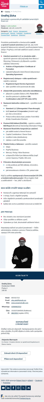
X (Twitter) (23, 388)
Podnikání (19, 33)
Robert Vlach (21, 380)
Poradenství (27, 33)
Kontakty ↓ (39, 34)
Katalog (7, 11)
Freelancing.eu (3, 396)
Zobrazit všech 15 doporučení (15, 353)
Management (23, 31)
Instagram (18, 388)
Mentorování (5, 33)
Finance (15, 31)
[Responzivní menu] (41, 7)
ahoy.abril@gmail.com (18, 300)
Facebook (13, 388)
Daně (10, 31)
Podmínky (6, 383)
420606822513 (16, 307)
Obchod (12, 33)
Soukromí (38, 380)
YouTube (3, 388)
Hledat (41, 2)
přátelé (30, 380)
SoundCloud (28, 388)
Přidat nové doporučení (13, 359)
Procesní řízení (5, 35)
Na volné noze (2, 12)
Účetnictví (22, 35)
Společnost (14, 35)
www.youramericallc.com (19, 303)
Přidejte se (24, 6)
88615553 (14, 313)
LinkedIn (8, 388)
